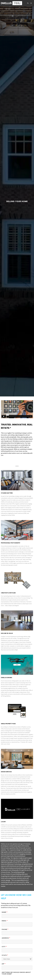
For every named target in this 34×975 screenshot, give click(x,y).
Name (4, 912)
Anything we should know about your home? (16, 973)
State (5, 955)
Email (5, 921)
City (4, 946)
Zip (3, 964)
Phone (5, 929)
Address (6, 938)
